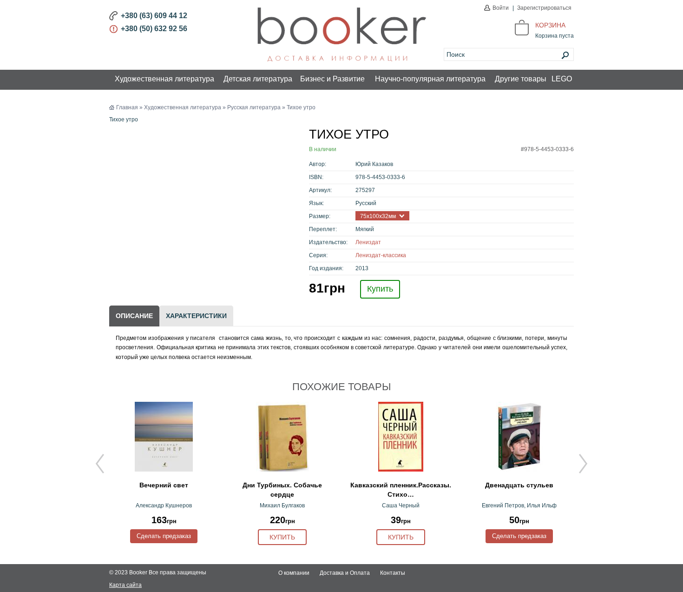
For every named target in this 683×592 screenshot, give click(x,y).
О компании (293, 573)
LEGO (562, 79)
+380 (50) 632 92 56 (154, 29)
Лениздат (368, 242)
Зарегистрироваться (544, 8)
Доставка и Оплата (345, 573)
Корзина (550, 25)
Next (583, 463)
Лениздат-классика (380, 255)
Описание (134, 315)
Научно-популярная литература (430, 79)
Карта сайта (125, 585)
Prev (100, 463)
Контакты (392, 573)
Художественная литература (164, 79)
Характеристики (196, 315)
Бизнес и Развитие (332, 79)
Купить (380, 288)
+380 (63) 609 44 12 (154, 16)
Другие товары (520, 79)
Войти (501, 8)
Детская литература (257, 79)
